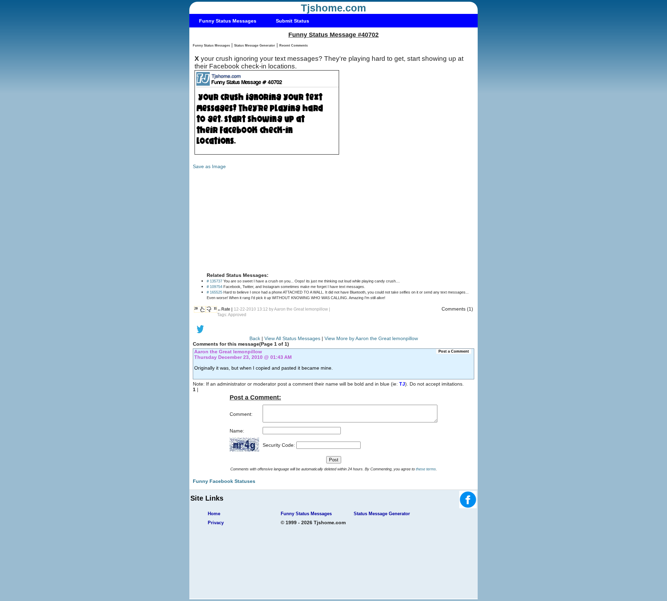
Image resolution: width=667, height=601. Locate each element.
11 (215, 308)
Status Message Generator (254, 45)
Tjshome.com (333, 8)
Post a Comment (453, 351)
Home (214, 513)
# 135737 (214, 281)
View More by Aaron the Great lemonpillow (371, 338)
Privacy (216, 522)
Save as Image (209, 166)
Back (254, 338)
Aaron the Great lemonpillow (301, 309)
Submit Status (292, 21)
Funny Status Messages (227, 21)
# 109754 (214, 287)
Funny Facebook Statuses (224, 481)
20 (196, 308)
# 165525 (214, 292)
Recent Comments (293, 45)
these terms (426, 469)
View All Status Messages (292, 338)
